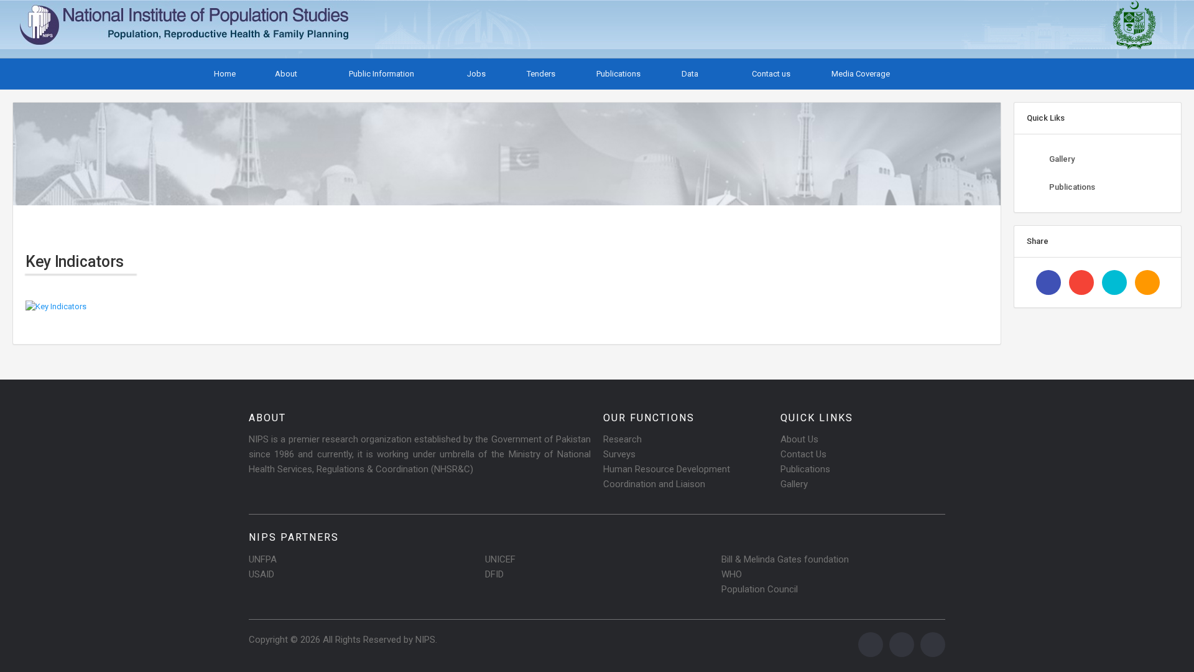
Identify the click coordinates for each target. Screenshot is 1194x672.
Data (690, 73)
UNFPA (263, 559)
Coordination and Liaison (654, 484)
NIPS (425, 639)
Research (622, 439)
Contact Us (803, 454)
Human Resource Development (666, 469)
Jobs (475, 73)
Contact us (770, 73)
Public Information (381, 73)
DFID (494, 574)
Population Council (759, 589)
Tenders (540, 73)
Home (224, 73)
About (286, 73)
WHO (731, 574)
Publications (618, 73)
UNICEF (500, 559)
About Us (799, 439)
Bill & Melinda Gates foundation (785, 559)
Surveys (619, 454)
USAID (261, 574)
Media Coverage (860, 73)
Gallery (1062, 159)
